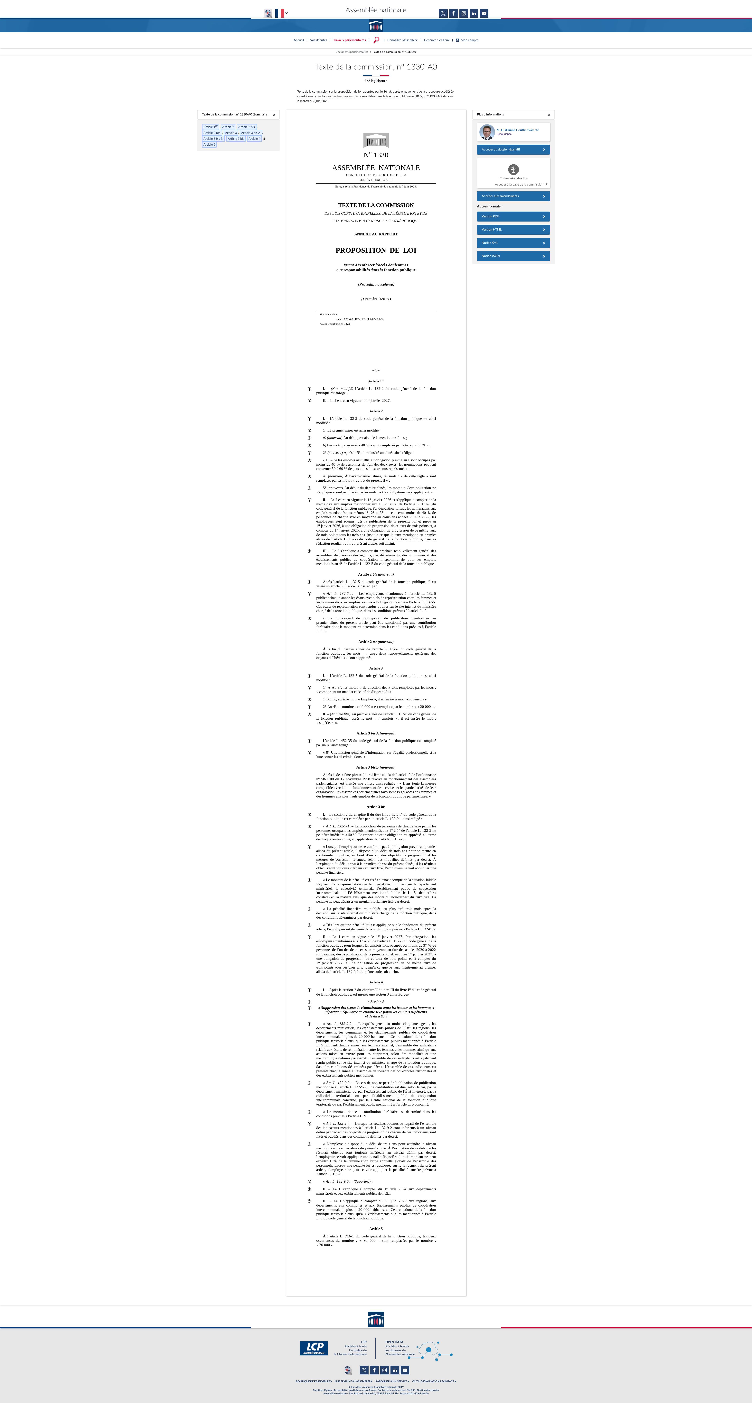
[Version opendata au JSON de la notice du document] (513, 256)
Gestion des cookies (428, 1390)
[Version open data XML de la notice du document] (513, 243)
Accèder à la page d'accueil (376, 24)
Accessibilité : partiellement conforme (355, 1390)
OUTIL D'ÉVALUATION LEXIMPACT (433, 1381)
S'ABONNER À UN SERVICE (391, 1381)
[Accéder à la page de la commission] (513, 173)
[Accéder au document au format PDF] (513, 217)
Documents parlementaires (351, 51)
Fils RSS (411, 1390)
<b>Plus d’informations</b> (513, 114)
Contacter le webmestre (391, 1390)
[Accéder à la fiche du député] (513, 132)
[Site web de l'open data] (415, 1348)
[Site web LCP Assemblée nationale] (336, 1348)
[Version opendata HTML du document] (513, 230)
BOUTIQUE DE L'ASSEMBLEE (313, 1381)
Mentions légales (322, 1390)
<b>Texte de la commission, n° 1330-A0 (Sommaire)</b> (238, 114)
